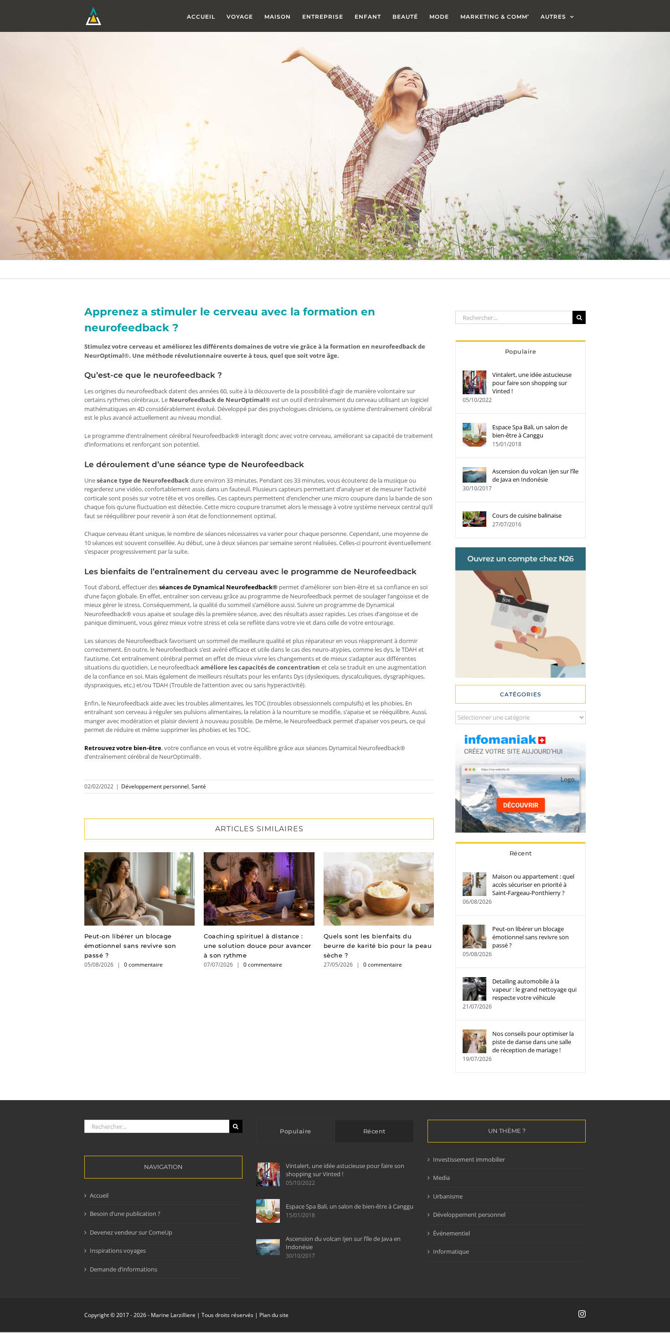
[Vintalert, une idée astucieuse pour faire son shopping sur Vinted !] (474, 375)
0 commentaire (143, 964)
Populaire (520, 351)
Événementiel (451, 1233)
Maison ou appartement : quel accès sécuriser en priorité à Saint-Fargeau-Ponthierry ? (533, 884)
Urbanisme (448, 1196)
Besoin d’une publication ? (125, 1213)
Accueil (99, 1195)
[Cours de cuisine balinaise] (474, 515)
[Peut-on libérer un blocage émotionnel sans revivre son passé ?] (474, 929)
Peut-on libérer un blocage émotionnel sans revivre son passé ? (139, 889)
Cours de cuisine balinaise (527, 515)
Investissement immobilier (469, 1159)
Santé (198, 786)
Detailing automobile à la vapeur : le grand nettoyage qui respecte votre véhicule (534, 989)
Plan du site (274, 1315)
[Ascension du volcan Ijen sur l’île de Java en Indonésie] (474, 471)
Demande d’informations (123, 1269)
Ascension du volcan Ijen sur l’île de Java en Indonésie (535, 475)
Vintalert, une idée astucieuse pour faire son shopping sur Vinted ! (532, 383)
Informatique (451, 1251)
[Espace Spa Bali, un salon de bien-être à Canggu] (474, 427)
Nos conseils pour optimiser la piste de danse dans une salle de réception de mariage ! (533, 1041)
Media (441, 1177)
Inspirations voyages (118, 1250)
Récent (521, 853)
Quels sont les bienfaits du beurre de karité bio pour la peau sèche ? (378, 889)
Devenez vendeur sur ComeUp (131, 1232)
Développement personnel (155, 786)
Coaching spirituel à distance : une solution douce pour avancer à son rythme (259, 889)
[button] (91, 910)
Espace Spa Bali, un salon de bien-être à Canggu (529, 431)
